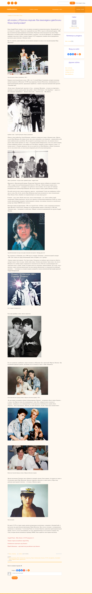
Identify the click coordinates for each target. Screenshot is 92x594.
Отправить (14, 577)
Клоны (42, 557)
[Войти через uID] (17, 570)
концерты (51, 557)
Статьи (14, 15)
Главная (9, 15)
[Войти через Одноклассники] (29, 570)
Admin (20, 553)
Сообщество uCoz (69, 72)
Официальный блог (69, 70)
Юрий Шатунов (35, 557)
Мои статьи (19, 15)
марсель (28, 557)
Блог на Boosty (68, 68)
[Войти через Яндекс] (24, 570)
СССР (46, 557)
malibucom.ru (12, 9)
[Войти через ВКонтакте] (19, 570)
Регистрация (79, 3)
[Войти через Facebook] (22, 570)
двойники (22, 559)
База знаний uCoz (69, 74)
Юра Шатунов (21, 557)
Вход (84, 3)
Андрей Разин (16, 559)
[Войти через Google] (26, 570)
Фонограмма (12, 557)
